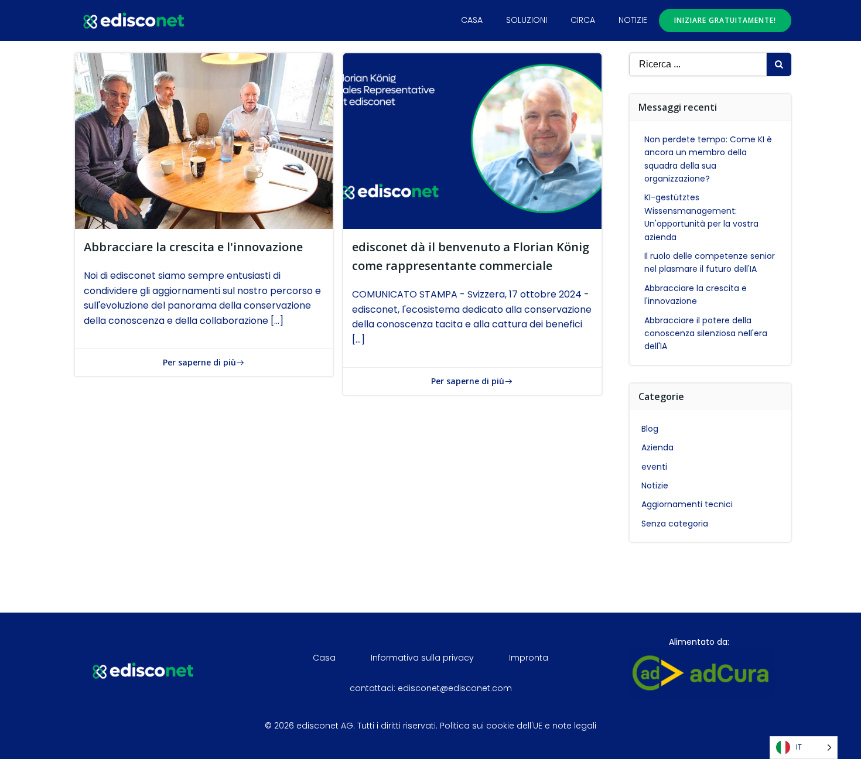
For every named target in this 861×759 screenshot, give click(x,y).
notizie (633, 20)
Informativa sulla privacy (422, 658)
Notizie (654, 485)
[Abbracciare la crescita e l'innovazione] (204, 140)
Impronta (528, 658)
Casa (472, 20)
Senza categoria (674, 523)
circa (582, 20)
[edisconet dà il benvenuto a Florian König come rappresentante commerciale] (472, 140)
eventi (654, 467)
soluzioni (526, 20)
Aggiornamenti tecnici (687, 504)
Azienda (657, 447)
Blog (649, 429)
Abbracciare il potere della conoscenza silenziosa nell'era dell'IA (705, 333)
